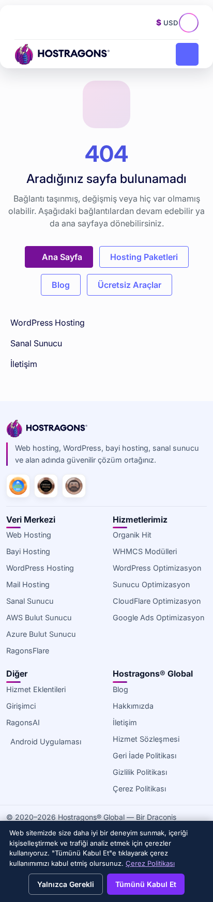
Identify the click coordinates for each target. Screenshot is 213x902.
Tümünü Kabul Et (145, 884)
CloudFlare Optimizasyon (157, 601)
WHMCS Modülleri (145, 551)
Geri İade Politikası (144, 755)
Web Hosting (28, 534)
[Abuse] (45, 22)
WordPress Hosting (47, 322)
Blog (61, 285)
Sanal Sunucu (36, 343)
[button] (66, 22)
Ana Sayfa (62, 257)
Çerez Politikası (139, 788)
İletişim (23, 364)
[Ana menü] (187, 54)
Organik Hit (132, 534)
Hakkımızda (133, 705)
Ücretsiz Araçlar (129, 285)
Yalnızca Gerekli (65, 884)
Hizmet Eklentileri (36, 689)
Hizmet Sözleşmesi (146, 739)
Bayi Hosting (28, 551)
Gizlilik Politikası (140, 772)
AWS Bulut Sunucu (39, 617)
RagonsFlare (27, 650)
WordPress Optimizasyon (157, 567)
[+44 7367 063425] (24, 22)
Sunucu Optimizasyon (151, 584)
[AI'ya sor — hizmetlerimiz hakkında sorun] (191, 25)
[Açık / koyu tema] (145, 22)
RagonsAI (23, 722)
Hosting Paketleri (144, 257)
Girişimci (21, 705)
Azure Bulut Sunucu (41, 634)
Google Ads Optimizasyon (158, 617)
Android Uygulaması (45, 741)
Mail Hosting (28, 584)
